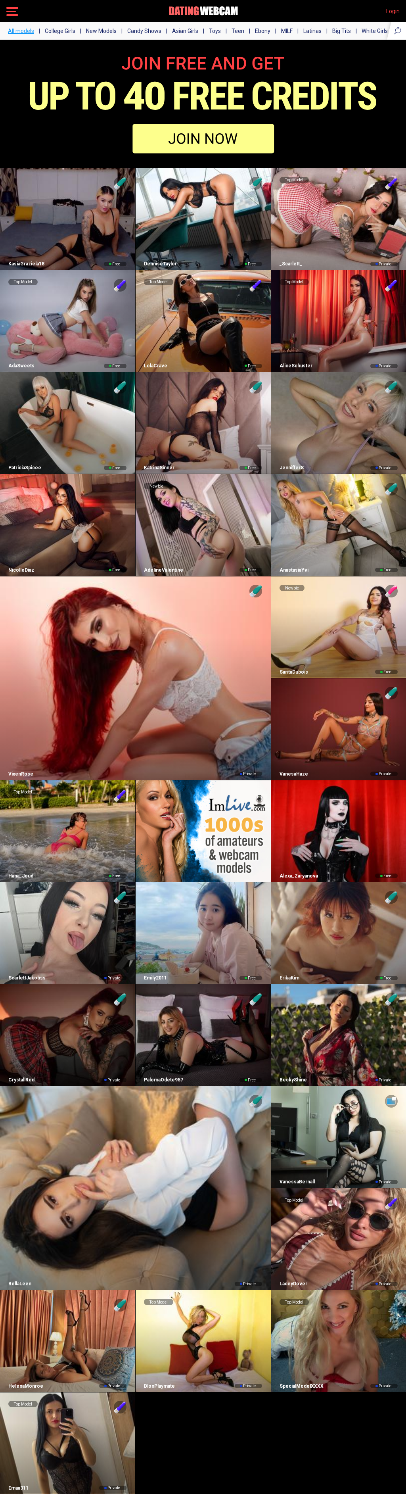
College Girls (60, 31)
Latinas (312, 31)
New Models (101, 31)
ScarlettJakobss (27, 978)
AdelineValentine (163, 570)
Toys (215, 31)
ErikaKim (289, 978)
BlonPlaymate (159, 1386)
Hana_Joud (20, 876)
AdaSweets (21, 366)
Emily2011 (155, 978)
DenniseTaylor (160, 264)
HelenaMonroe (25, 1386)
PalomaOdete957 (163, 1080)
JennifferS (292, 467)
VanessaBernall (297, 1182)
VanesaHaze (294, 774)
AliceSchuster (296, 366)
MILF (287, 31)
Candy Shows (144, 31)
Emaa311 (18, 1488)
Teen (238, 31)
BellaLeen (19, 1284)
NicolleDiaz (21, 570)
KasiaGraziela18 (26, 264)
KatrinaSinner (159, 467)
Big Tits (341, 31)
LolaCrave (155, 366)
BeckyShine (293, 1080)
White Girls (375, 31)
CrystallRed (21, 1080)
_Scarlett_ (291, 264)
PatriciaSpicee (24, 467)
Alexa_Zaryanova (299, 876)
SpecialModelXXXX (302, 1386)
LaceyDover (293, 1284)
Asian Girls (185, 31)
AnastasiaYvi (294, 570)
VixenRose (20, 774)
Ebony (262, 31)
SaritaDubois (294, 672)
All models (21, 31)
